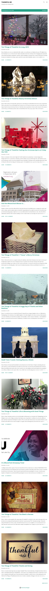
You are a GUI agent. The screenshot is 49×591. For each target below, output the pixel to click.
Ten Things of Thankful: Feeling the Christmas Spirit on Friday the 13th (23, 151)
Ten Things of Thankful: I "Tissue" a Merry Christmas (20, 255)
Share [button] (2, 59)
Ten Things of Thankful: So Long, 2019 (15, 47)
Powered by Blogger (25, 587)
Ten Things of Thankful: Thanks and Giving (16, 566)
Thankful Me (6, 2)
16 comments (8, 527)
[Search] (44, 2)
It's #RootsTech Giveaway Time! (12, 463)
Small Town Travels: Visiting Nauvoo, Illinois (17, 360)
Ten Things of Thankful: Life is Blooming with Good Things (22, 411)
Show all (44, 10)
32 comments (8, 475)
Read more (45, 59)
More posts (45, 583)
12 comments (8, 267)
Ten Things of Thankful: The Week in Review (17, 514)
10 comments (8, 59)
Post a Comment (9, 216)
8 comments (8, 111)
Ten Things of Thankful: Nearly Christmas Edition (19, 99)
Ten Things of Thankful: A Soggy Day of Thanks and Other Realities (22, 307)
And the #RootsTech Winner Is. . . (13, 203)
